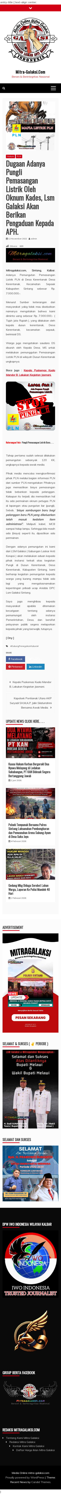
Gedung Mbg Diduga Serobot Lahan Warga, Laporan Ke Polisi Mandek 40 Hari (29, 889)
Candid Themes (40, 1482)
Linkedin (36, 666)
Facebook (16, 659)
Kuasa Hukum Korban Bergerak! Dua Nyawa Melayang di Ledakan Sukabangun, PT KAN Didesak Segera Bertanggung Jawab (29, 770)
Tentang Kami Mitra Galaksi (22, 1438)
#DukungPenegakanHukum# (24, 646)
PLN (19, 156)
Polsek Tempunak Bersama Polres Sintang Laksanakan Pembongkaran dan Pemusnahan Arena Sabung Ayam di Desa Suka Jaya (29, 830)
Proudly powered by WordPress (25, 1477)
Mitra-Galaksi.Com (30, 72)
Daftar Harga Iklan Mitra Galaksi (35, 1450)
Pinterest (17, 666)
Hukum (10, 156)
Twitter (36, 659)
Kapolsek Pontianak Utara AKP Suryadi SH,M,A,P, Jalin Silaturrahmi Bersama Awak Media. (31, 703)
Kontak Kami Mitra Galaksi (28, 1446)
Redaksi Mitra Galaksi (22, 1442)
